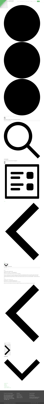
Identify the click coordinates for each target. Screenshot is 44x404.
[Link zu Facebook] (39, 402)
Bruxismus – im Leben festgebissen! (10, 280)
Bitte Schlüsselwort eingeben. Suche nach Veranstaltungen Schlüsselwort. (12, 119)
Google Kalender (6, 383)
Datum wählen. (10, 266)
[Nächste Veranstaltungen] (4, 261)
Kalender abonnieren (6, 356)
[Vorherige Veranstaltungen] (22, 260)
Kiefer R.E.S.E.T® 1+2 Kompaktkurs (10, 272)
